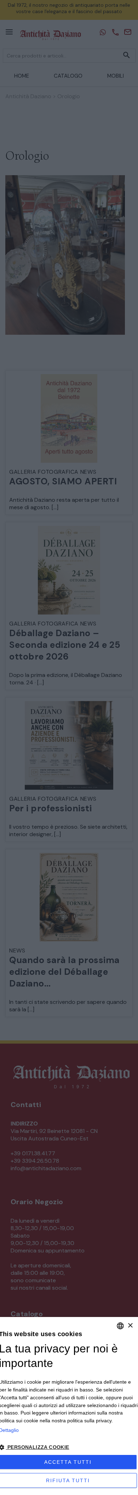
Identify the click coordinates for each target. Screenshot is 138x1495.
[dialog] (69, 1406)
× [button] (130, 1325)
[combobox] (120, 1325)
